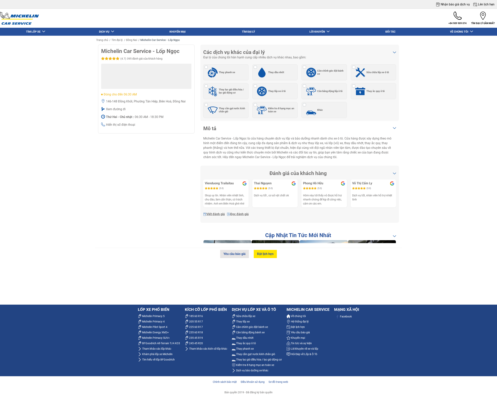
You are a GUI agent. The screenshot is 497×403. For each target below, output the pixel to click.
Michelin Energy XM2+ (155, 332)
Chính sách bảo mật (225, 381)
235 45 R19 (196, 337)
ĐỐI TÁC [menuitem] (390, 31)
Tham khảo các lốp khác (156, 348)
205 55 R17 (196, 321)
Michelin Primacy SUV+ (156, 337)
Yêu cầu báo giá (234, 254)
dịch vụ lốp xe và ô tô (254, 309)
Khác (320, 109)
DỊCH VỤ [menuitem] (104, 31)
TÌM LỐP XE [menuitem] (34, 31)
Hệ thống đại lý (299, 321)
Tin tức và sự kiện (301, 343)
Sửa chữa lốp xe (245, 316)
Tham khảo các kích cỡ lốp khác (208, 348)
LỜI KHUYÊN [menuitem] (317, 31)
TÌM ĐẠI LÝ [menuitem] (248, 31)
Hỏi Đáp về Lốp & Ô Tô (303, 354)
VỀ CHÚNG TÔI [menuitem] (459, 31)
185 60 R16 (196, 316)
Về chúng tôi (298, 316)
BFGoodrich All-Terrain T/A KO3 (161, 343)
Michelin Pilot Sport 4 (154, 326)
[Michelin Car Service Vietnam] (19, 18)
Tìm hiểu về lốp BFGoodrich (158, 359)
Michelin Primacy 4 (153, 321)
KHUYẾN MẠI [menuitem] (177, 31)
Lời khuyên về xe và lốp (304, 348)
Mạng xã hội (346, 309)
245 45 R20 (196, 343)
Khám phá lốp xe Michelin (157, 354)
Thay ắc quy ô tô (375, 91)
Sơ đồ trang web (278, 381)
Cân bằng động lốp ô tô (329, 91)
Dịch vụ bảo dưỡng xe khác (251, 370)
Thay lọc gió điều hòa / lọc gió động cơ (231, 91)
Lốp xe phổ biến (153, 309)
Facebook (345, 316)
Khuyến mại (297, 337)
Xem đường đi (116, 109)
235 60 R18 (196, 332)
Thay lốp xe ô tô (277, 91)
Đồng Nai (131, 40)
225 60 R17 (196, 326)
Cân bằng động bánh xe (250, 332)
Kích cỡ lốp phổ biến (206, 309)
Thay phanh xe (227, 72)
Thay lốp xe (242, 321)
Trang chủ (102, 40)
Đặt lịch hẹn (265, 254)
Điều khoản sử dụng (253, 381)
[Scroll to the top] (486, 394)
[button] (141, 58)
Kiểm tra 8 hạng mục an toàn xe (281, 110)
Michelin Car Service (308, 309)
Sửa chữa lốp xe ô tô (377, 72)
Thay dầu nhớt (276, 72)
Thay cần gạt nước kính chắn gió (232, 110)
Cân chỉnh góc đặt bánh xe (330, 72)
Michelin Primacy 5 (153, 316)
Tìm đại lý (117, 40)
